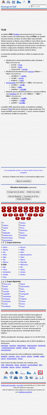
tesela (22, 238)
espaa (22, 103)
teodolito (23, 235)
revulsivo (12, 346)
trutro (22, 304)
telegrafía (6, 233)
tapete (5, 228)
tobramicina (24, 287)
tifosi (5, 255)
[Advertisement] (23, 19)
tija (4, 260)
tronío (5, 304)
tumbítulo (7, 306)
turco (22, 306)
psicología (25, 367)
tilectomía (24, 265)
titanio (5, 287)
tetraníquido (7, 240)
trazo (22, 296)
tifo (4, 252)
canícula (12, 356)
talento (5, 225)
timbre (22, 272)
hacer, (20, 67)
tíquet (22, 284)
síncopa (31, 72)
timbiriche (7, 272)
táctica (22, 223)
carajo (3, 359)
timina (22, 275)
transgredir (24, 294)
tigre (4, 257)
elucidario (4, 346)
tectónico (23, 230)
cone (22, 85)
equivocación (12, 359)
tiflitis (22, 250)
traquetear (7, 296)
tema (22, 233)
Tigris (22, 257)
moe (22, 101)
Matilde (36, 356)
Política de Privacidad (8, 385)
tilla (4, 267)
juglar (22, 81)
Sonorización (11, 83)
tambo (22, 225)
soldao (23, 89)
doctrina (32, 348)
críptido (19, 348)
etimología (9, 365)
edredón (4, 356)
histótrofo (42, 346)
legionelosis (21, 346)
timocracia (7, 284)
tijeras (22, 260)
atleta (42, 356)
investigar (4, 367)
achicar (25, 348)
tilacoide (23, 262)
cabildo (23, 76)
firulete (16, 34)
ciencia (11, 367)
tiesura (23, 247)
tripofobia (7, 301)
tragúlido (6, 294)
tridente (23, 299)
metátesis (13, 94)
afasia (17, 365)
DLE (10, 109)
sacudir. (25, 69)
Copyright (20, 385)
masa (18, 356)
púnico (18, 367)
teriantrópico (8, 238)
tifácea (5, 250)
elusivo (29, 356)
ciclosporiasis (32, 346)
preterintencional (8, 348)
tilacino (5, 262)
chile (2, 365)
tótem (22, 292)
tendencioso (7, 235)
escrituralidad (33, 365)
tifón (22, 252)
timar (5, 270)
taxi (4, 230)
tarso (22, 228)
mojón (21, 78)
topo (22, 289)
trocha (22, 301)
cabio (24, 98)
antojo (23, 356)
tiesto (5, 247)
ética (40, 365)
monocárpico (6, 350)
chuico (20, 359)
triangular (6, 299)
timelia (5, 275)
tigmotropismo (26, 255)
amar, (20, 65)
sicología (23, 365)
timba (22, 270)
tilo (21, 267)
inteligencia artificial (25, 392)
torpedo (6, 292)
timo (5, 277)
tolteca (5, 289)
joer (20, 87)
